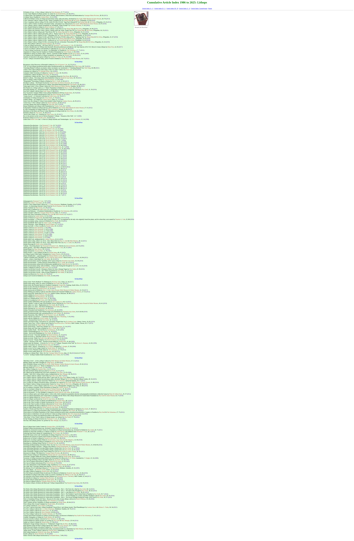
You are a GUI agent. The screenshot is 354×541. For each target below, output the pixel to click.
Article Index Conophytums (199, 8)
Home (210, 8)
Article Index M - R (172, 8)
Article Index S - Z (184, 8)
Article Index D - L (159, 8)
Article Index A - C (147, 8)
